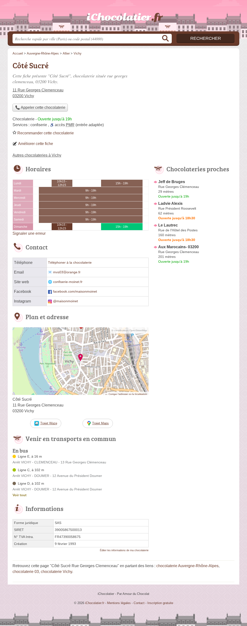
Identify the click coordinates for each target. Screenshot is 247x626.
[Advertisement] (193, 378)
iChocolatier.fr (123, 17)
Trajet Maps (100, 423)
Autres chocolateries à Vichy (37, 155)
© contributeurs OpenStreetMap (129, 330)
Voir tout (20, 495)
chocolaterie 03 (26, 572)
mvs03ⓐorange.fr (67, 272)
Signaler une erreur (29, 233)
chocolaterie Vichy (56, 572)
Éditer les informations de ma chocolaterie (124, 550)
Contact (139, 603)
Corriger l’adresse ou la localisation (128, 394)
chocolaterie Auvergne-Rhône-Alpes (187, 566)
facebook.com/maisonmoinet (75, 291)
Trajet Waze (48, 423)
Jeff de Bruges (171, 182)
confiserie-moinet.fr (67, 282)
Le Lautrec (168, 225)
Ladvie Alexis (170, 203)
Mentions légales (119, 603)
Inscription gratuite (160, 603)
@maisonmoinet (65, 301)
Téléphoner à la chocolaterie (70, 262)
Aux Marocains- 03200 (178, 247)
